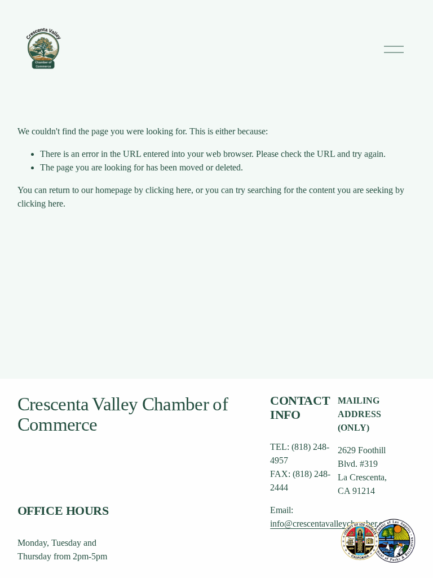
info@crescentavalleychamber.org (330, 523)
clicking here (168, 190)
